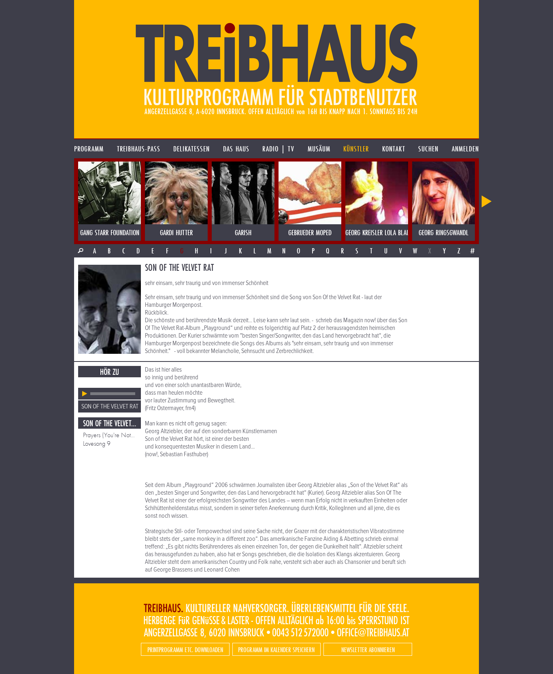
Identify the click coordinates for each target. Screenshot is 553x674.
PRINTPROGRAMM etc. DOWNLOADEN (185, 649)
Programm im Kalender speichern (276, 649)
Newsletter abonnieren (368, 649)
